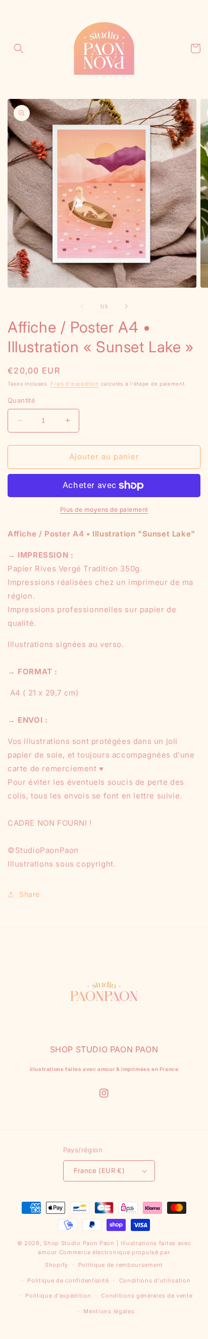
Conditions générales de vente (146, 1295)
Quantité (21, 400)
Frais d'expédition (74, 384)
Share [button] (29, 894)
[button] (19, 48)
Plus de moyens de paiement (104, 509)
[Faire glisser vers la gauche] (82, 306)
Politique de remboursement (120, 1264)
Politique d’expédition (58, 1295)
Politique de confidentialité (68, 1280)
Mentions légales (108, 1311)
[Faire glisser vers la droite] (126, 306)
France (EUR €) (99, 1170)
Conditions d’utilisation (155, 1280)
